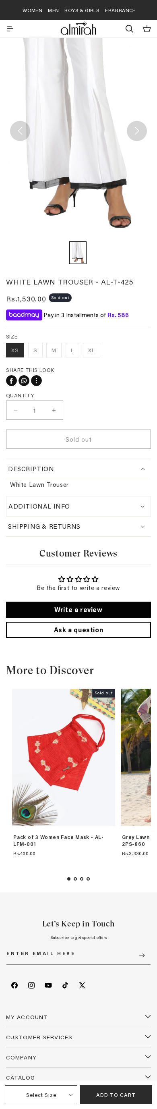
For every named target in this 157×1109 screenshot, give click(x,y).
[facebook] (11, 380)
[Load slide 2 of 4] (75, 879)
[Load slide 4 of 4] (88, 879)
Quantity (20, 395)
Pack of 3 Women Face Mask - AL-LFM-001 (58, 841)
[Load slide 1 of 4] (69, 879)
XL (94, 351)
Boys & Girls (81, 10)
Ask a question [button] (78, 629)
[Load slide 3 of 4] (81, 879)
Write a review (78, 609)
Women (32, 10)
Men (53, 10)
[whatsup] (24, 380)
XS (17, 351)
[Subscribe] (142, 955)
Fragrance (120, 10)
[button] (10, 28)
